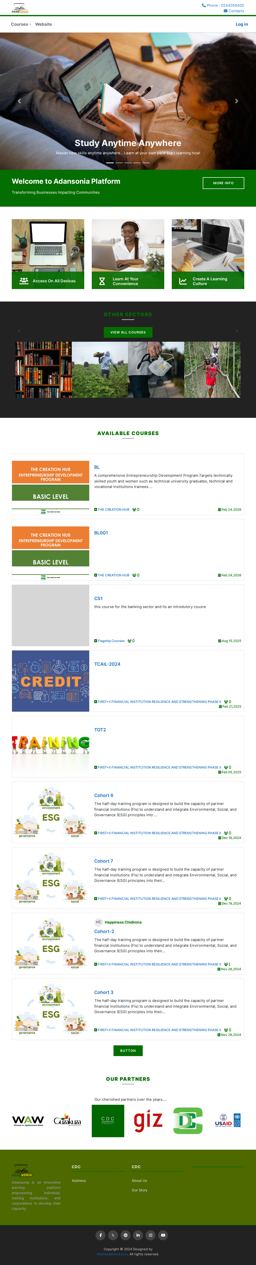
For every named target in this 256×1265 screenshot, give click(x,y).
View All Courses (128, 332)
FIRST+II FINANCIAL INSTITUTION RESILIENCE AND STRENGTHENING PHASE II (160, 702)
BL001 (101, 532)
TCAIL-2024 (107, 664)
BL (97, 467)
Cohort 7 (103, 861)
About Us (139, 1180)
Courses (19, 24)
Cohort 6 (104, 795)
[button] (20, 331)
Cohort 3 (104, 992)
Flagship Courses (112, 641)
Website (43, 24)
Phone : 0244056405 (225, 5)
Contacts (236, 11)
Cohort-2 (104, 931)
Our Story (140, 1190)
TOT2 (100, 729)
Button (128, 1051)
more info (223, 183)
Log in (242, 24)
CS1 (98, 598)
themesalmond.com (112, 1254)
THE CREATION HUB (114, 509)
